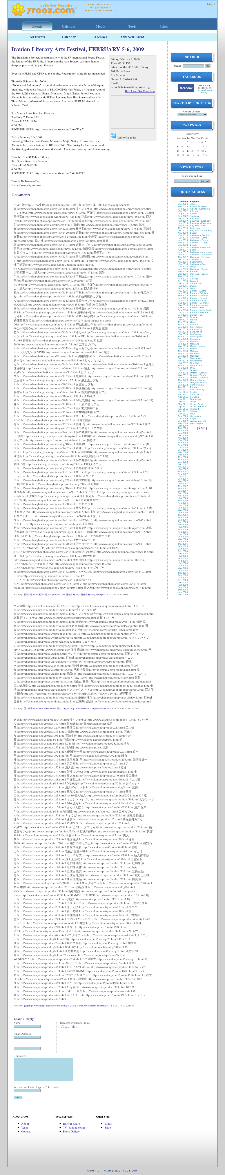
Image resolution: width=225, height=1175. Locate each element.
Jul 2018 (183, 237)
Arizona (194, 211)
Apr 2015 (183, 293)
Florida (193, 317)
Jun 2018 (183, 240)
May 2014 (183, 317)
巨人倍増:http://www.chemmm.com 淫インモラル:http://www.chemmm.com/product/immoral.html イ (70, 708)
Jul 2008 (183, 447)
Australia (194, 216)
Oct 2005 (183, 527)
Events (37, 26)
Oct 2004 (183, 556)
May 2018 (183, 242)
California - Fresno (199, 240)
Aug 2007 (183, 474)
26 (197, 155)
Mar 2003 (183, 589)
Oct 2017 (183, 250)
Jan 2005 (183, 549)
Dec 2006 (183, 493)
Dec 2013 (183, 329)
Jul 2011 (183, 399)
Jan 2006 (183, 520)
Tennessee (195, 399)
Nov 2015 (183, 283)
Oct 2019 (183, 221)
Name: (17, 1023)
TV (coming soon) (74, 1127)
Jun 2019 (183, 223)
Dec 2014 (183, 303)
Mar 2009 (183, 428)
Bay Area (194, 218)
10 (188, 146)
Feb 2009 (183, 430)
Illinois (193, 322)
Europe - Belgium (199, 293)
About (25, 1123)
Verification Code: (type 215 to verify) (36, 1087)
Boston (193, 233)
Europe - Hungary (199, 305)
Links (108, 1123)
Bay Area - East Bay (200, 221)
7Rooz (193, 204)
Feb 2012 (183, 382)
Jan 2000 (183, 592)
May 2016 (183, 271)
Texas (193, 401)
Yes (67, 1027)
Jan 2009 (183, 433)
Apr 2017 (183, 254)
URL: (17, 1045)
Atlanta (193, 213)
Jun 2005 (183, 536)
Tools (132, 26)
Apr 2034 (183, 204)
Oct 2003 (183, 585)
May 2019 (183, 225)
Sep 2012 (183, 365)
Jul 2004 (183, 563)
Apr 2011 (183, 406)
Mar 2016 (183, 276)
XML (202, 428)
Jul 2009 (183, 418)
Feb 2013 (183, 353)
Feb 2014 (183, 324)
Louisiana (195, 339)
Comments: (20, 1056)
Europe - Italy (197, 307)
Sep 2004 (183, 558)
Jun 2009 (183, 421)
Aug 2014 (183, 310)
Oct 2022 (183, 211)
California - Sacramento (196, 260)
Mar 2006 (183, 515)
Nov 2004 (183, 553)
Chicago (194, 278)
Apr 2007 (183, 483)
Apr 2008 (183, 454)
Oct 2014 (183, 307)
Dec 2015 (183, 281)
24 (188, 155)
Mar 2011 (183, 409)
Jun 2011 (183, 401)
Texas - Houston (198, 406)
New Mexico (196, 360)
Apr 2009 (183, 426)
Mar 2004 (183, 573)
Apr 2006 (183, 512)
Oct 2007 (183, 469)
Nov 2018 (183, 233)
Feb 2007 (183, 488)
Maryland (194, 344)
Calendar (69, 26)
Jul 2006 (183, 505)
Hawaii (193, 319)
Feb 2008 (183, 459)
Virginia (194, 418)
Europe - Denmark (199, 295)
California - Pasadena (201, 254)
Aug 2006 (183, 503)
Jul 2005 (183, 534)
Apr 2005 (183, 541)
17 (188, 150)
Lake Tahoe (196, 332)
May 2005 (183, 539)
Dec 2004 (183, 551)
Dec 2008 (183, 435)
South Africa (196, 394)
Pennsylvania (197, 385)
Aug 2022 (183, 213)
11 (192, 146)
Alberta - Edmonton (200, 209)
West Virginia (196, 423)
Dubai (193, 288)
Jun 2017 (183, 252)
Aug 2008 (183, 445)
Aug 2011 (183, 397)
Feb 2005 (183, 546)
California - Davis (198, 237)
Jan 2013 (183, 356)
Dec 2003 (183, 580)
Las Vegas (195, 334)
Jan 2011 (183, 413)
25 (192, 155)
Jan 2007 (183, 491)
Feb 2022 (183, 216)
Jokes (164, 26)
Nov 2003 (183, 582)
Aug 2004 (183, 561)
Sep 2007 (183, 471)
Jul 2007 (183, 476)
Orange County (198, 380)
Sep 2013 (183, 336)
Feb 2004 (183, 575)
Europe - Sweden (199, 312)
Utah (192, 413)
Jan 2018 (183, 247)
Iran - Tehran (196, 327)
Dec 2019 (183, 218)
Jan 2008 (183, 462)
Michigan (194, 351)
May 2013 (183, 346)
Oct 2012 (183, 363)
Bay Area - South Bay (201, 230)
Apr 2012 (183, 377)
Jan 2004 (183, 577)
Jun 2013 (183, 344)
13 (202, 146)
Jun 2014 (183, 315)
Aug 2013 (183, 339)
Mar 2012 (183, 380)
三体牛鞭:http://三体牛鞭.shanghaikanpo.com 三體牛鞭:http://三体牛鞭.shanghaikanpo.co (65, 594)
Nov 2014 (183, 305)
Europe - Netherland (200, 310)
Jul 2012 (183, 370)
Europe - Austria (198, 291)
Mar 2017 (183, 257)
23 (183, 155)
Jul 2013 (183, 341)
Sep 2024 (183, 209)
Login (211, 4)
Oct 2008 (183, 440)
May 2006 (183, 510)
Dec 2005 (183, 522)
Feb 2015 (183, 298)
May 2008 (183, 452)
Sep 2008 (183, 442)
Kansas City (196, 329)
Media (100, 26)
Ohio (192, 368)
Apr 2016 (183, 274)
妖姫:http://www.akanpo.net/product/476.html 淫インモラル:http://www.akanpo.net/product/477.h (68, 1005)
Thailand (194, 409)
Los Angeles (196, 336)
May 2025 (183, 206)
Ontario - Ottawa (198, 373)
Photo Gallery (71, 1131)
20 (202, 150)
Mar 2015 (183, 295)
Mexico (193, 348)
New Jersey (196, 358)
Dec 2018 (183, 230)
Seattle (193, 392)
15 (178, 150)
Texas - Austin (197, 404)
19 (197, 150)
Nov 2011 (183, 389)
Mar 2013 (183, 351)
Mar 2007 (183, 486)
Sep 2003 (183, 587)
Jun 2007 (183, 479)
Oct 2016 (183, 264)
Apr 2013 (183, 348)
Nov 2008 (183, 438)
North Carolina (197, 365)
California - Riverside (200, 257)
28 (206, 155)
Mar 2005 (183, 544)
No (77, 1027)
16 (183, 150)
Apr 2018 (183, 245)
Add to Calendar (126, 137)
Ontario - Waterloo (199, 377)
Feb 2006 (183, 517)
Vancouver (195, 416)
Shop (108, 1127)
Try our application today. (204, 90)
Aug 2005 (183, 532)
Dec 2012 (183, 358)
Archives (100, 36)
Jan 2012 (183, 385)
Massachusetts (197, 346)
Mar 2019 (183, 228)
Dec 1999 (183, 594)
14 (206, 146)
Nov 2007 (183, 467)
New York (195, 363)
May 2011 (183, 404)
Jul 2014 (183, 312)
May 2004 (183, 568)
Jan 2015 (183, 300)
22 (178, 155)
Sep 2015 (183, 288)
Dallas (193, 286)
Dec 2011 (183, 387)
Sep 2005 (183, 529)
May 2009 (183, 423)
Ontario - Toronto (198, 375)
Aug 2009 (183, 416)
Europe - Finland (198, 298)
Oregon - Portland (199, 382)
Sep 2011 (183, 394)
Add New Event (132, 36)
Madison (194, 341)
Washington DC (198, 421)
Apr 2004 (183, 570)
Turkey (193, 411)
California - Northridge (201, 252)
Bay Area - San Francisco (140, 91)
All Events (37, 36)
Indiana (194, 324)
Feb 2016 (183, 278)
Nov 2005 (183, 524)
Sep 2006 (183, 500)
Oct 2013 (183, 334)
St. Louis (194, 397)
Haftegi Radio (71, 1123)
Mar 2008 (183, 457)
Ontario (194, 370)
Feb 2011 (183, 411)
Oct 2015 (183, 286)
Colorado (194, 281)
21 (206, 150)
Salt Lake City (197, 389)
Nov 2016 (183, 262)
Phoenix (194, 387)
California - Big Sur (199, 235)
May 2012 (183, 375)
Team (24, 1127)
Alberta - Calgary (198, 206)
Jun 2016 (183, 269)
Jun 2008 (183, 450)
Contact (26, 1131)
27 (202, 155)
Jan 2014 (183, 327)
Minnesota (195, 353)
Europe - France (198, 300)
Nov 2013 (183, 332)
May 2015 (183, 291)
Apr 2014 (183, 319)
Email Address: (23, 1034)
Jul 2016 (183, 266)
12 (197, 146)
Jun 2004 (183, 565)
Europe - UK (196, 315)
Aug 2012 (183, 368)
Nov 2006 (183, 495)
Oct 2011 (183, 392)
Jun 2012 (183, 373)
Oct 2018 (183, 235)
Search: (178, 66)
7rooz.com (130, 1171)
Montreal (194, 356)
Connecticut (196, 283)
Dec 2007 (183, 464)
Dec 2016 (183, 259)
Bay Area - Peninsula (200, 223)
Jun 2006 (183, 508)
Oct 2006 (183, 498)
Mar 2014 (183, 322)
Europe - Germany (199, 303)
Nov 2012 (183, 360)
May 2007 (183, 481)
